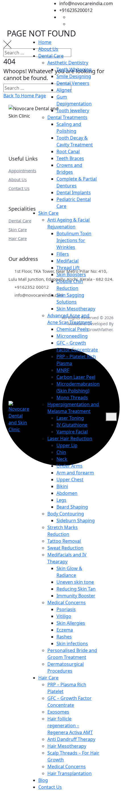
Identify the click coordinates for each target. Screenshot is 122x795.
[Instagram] (71, 24)
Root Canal (68, 151)
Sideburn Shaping (75, 520)
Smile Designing (73, 76)
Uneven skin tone (75, 582)
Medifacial (67, 261)
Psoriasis (66, 609)
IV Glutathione (71, 425)
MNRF (62, 370)
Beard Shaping (72, 507)
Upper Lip (66, 445)
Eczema (64, 630)
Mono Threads (72, 397)
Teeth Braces (70, 158)
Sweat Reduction (65, 548)
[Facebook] (71, 17)
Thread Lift (68, 268)
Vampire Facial (72, 432)
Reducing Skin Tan (76, 589)
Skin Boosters (71, 274)
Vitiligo (63, 616)
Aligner (64, 90)
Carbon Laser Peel (75, 377)
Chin (61, 452)
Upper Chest (69, 479)
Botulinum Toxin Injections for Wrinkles (73, 240)
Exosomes (58, 712)
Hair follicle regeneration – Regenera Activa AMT (70, 725)
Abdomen (66, 493)
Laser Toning (70, 418)
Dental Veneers (72, 83)
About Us (48, 49)
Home (44, 42)
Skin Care (48, 213)
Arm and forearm (75, 473)
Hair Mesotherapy (66, 746)
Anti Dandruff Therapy (71, 739)
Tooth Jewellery (72, 110)
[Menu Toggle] (111, 417)
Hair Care (48, 678)
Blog (43, 780)
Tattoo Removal (64, 541)
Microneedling (72, 336)
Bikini (62, 486)
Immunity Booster (75, 596)
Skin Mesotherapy (75, 309)
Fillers (62, 254)
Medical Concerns (66, 602)
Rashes (64, 637)
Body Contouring (65, 514)
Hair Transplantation (69, 773)
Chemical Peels (72, 329)
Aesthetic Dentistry (67, 63)
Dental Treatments (67, 117)
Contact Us (50, 787)
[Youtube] (71, 31)
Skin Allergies (70, 623)
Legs (61, 500)
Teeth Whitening (74, 69)
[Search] (103, 417)
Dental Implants (73, 192)
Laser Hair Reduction (69, 438)
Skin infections (72, 643)
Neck (61, 459)
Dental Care (51, 56)
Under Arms (69, 466)
